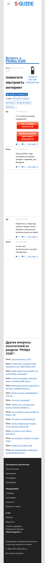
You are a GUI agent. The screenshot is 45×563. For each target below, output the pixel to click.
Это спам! (33, 144)
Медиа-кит (10, 522)
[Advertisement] (22, 30)
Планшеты (10, 502)
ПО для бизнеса (12, 469)
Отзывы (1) (32, 77)
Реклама (9, 517)
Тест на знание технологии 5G (27, 125)
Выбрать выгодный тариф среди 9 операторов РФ (27, 136)
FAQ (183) (33, 79)
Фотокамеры (11, 498)
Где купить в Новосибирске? (23, 419)
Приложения (11, 474)
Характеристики (32, 82)
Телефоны (10, 493)
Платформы (11, 478)
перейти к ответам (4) (18, 94)
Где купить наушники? (21, 400)
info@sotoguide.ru (13, 532)
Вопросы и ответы (13, 507)
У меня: (9, 99)
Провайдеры (11, 482)
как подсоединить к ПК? (21, 359)
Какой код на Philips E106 (22, 446)
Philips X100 (16, 61)
